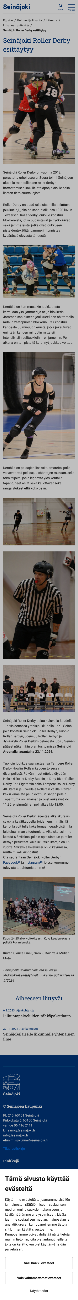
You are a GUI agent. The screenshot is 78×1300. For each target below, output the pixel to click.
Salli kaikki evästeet (39, 1263)
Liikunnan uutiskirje (16, 25)
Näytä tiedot (39, 1290)
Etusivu (8, 20)
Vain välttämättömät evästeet (39, 1278)
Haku (60, 9)
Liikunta (51, 20)
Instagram (32, 862)
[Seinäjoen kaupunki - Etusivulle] (16, 7)
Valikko (71, 9)
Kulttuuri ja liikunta (29, 20)
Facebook (10, 862)
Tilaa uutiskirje (14, 1148)
